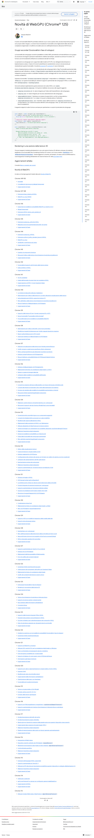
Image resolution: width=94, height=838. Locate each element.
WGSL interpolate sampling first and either (29, 539)
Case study (36, 1)
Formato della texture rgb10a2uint (27, 694)
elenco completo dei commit (28, 165)
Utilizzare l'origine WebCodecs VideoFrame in (37, 794)
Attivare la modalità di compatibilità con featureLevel (32, 434)
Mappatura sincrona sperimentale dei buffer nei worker (32, 224)
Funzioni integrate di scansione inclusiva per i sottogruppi (33, 485)
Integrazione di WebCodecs (25, 740)
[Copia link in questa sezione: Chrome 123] (24, 612)
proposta (42, 66)
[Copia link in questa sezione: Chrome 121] (24, 643)
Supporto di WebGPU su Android (26, 645)
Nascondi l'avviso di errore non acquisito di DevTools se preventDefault (37, 536)
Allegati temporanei (23, 209)
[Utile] (74, 20)
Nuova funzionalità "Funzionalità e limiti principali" (31, 316)
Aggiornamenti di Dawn (24, 187)
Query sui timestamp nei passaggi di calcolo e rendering (33, 651)
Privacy (8, 835)
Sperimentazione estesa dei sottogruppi (28, 462)
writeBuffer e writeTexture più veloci (27, 242)
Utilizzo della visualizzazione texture (27, 449)
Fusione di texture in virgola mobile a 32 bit (29, 452)
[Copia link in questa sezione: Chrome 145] (24, 219)
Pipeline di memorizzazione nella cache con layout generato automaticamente (38, 730)
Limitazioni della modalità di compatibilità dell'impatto (32, 375)
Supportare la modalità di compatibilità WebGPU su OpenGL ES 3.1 (35, 207)
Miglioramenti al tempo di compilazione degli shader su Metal (34, 506)
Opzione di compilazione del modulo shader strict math (32, 490)
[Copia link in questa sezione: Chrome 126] (24, 564)
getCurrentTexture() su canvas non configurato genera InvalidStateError (37, 781)
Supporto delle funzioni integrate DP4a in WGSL (30, 615)
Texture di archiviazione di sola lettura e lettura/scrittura (32, 597)
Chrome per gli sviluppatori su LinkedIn (72, 826)
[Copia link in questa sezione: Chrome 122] (24, 630)
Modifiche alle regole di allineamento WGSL (29, 420)
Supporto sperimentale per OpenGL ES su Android (31, 549)
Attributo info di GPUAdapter (25, 551)
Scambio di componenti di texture (27, 252)
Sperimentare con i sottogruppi (26, 531)
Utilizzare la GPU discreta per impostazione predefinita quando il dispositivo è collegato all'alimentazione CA (46, 766)
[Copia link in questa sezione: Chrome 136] (24, 364)
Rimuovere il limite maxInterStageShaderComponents (32, 393)
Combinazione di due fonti (25, 503)
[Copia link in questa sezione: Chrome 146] (24, 204)
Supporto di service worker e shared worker (29, 600)
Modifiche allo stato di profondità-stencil (29, 674)
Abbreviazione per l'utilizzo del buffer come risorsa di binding (34, 328)
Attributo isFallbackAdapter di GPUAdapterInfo (30, 367)
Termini (3, 835)
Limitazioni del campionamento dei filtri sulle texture (31, 459)
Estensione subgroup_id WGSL (26, 234)
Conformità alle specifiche (25, 748)
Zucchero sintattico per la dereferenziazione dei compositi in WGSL (36, 620)
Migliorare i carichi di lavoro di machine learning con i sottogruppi (35, 403)
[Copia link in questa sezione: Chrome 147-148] (27, 191)
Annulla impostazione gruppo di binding (28, 720)
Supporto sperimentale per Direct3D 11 (28, 763)
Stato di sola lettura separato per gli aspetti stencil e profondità (35, 623)
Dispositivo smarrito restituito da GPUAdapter (35, 743)
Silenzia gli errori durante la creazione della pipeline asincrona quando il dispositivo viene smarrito (44, 722)
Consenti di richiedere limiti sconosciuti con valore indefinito (34, 418)
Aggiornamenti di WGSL (24, 784)
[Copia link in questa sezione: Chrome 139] (24, 310)
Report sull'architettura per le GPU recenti (29, 334)
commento (50, 66)
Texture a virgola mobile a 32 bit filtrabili (28, 689)
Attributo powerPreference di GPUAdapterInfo (30, 354)
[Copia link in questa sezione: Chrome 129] (24, 515)
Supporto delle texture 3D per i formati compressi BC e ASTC (34, 313)
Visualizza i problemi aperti (8, 824)
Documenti (25, 1)
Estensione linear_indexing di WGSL (27, 194)
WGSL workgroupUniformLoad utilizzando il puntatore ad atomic (35, 352)
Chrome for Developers (20, 20)
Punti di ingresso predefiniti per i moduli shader (30, 653)
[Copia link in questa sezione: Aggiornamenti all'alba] (33, 161)
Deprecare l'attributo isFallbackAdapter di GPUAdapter (32, 336)
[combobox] (64, 1)
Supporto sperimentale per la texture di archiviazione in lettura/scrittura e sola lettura (40, 707)
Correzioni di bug (22, 605)
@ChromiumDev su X (68, 821)
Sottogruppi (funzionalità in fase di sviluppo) (29, 585)
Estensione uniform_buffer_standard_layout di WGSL (32, 237)
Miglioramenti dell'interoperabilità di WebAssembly (31, 554)
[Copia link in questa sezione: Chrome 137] (24, 343)
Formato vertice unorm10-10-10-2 (27, 692)
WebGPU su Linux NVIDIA (24, 197)
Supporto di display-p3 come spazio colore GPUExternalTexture (35, 656)
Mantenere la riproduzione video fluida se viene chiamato (40, 745)
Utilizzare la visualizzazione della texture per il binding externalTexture (36, 346)
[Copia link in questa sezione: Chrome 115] (24, 758)
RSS (64, 829)
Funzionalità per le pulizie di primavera (28, 682)
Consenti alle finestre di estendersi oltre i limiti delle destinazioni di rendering (38, 387)
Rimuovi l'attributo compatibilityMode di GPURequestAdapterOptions (36, 357)
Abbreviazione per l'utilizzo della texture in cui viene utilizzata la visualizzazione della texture (42, 295)
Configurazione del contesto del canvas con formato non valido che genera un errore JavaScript (44, 457)
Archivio (34, 826)
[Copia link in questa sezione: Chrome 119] (24, 686)
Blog (42, 1)
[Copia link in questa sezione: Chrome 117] (24, 714)
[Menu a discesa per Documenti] (30, 2)
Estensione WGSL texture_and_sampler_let (29, 212)
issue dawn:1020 (57, 156)
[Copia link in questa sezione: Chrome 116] (24, 737)
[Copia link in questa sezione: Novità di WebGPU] (31, 170)
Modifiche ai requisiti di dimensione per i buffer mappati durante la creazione (38, 331)
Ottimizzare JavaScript (24, 778)
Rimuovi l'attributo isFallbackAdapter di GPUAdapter (32, 303)
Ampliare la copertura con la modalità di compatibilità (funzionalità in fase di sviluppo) (40, 633)
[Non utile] (76, 20)
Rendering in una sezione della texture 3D (29, 587)
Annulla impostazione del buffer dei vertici (29, 717)
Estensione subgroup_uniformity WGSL (28, 222)
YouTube (65, 824)
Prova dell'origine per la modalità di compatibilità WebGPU (33, 318)
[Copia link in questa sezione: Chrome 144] (24, 232)
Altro (47, 1)
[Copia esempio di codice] (76, 112)
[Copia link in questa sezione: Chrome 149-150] (27, 179)
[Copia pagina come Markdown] (21, 29)
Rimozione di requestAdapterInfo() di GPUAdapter (31, 493)
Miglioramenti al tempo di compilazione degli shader (31, 572)
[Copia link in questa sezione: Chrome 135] (24, 382)
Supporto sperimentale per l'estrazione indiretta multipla (33, 488)
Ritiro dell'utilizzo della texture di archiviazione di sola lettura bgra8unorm (37, 301)
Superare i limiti (22, 671)
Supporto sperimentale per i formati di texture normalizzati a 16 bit (35, 467)
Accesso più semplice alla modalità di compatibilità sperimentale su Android (38, 390)
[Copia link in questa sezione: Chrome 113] (24, 791)
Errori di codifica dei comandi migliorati (28, 557)
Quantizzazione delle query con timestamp (29, 679)
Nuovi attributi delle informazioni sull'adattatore (30, 602)
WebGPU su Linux (22, 240)
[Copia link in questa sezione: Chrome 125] (24, 582)
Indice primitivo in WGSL (24, 268)
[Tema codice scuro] (74, 112)
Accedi (90, 1)
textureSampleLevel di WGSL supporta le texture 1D (32, 298)
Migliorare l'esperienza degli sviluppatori (28, 431)
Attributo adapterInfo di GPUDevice (27, 454)
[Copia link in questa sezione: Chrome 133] (24, 412)
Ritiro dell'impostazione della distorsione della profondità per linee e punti (37, 534)
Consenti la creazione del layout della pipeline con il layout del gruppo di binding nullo (40, 385)
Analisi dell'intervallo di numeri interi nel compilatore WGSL (33, 280)
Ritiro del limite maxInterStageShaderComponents (31, 439)
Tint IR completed (22, 277)
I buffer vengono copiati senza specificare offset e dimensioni (34, 349)
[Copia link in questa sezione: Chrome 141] (24, 275)
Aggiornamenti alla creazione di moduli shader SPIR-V (32, 725)
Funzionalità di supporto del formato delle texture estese (33, 265)
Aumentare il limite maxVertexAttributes (28, 636)
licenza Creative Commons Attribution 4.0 (63, 806)
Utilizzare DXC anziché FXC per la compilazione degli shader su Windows (37, 648)
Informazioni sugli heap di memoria (27, 659)
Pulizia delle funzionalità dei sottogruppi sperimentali (32, 436)
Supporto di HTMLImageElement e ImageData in (40, 704)
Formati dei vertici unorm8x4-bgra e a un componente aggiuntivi (35, 415)
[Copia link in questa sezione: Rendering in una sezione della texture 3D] (49, 146)
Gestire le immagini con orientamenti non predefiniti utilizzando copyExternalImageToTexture (42, 428)
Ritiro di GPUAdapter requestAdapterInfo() (29, 508)
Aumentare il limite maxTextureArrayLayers (29, 567)
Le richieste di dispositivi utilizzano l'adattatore (30, 293)
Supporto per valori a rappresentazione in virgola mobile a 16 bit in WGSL (37, 669)
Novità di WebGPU (46, 174)
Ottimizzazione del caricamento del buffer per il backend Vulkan (35, 569)
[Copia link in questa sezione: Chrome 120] (24, 666)
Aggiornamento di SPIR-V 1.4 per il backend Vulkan (31, 283)
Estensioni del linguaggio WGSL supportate (29, 761)
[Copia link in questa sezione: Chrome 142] (24, 262)
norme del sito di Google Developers (63, 808)
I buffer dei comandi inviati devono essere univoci (31, 575)
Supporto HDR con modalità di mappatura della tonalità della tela (35, 518)
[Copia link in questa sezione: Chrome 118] (24, 701)
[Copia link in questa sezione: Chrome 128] (24, 528)
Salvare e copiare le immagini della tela (28, 372)
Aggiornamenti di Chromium (39, 821)
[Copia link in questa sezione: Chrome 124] (24, 594)
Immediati (20, 181)
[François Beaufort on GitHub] (22, 37)
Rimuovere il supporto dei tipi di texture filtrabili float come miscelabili (36, 405)
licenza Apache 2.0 (35, 808)
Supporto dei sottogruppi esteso (26, 521)
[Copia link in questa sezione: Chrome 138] (24, 326)
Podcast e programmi (38, 829)
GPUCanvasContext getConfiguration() (28, 480)
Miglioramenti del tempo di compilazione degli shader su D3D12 (34, 369)
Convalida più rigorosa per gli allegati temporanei (31, 184)
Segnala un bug (5, 821)
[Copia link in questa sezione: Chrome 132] (24, 446)
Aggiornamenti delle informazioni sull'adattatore (30, 677)
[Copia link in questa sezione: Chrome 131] (24, 474)
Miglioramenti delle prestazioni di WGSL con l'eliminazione (33, 423)
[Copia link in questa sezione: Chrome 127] (24, 546)
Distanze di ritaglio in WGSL (25, 477)
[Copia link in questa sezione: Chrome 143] (24, 249)
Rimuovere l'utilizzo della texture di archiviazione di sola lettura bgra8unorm (38, 255)
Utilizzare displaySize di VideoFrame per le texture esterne (33, 426)
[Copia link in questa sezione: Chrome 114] (24, 776)
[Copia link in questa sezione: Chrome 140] (24, 290)
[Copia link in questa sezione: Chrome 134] (24, 400)
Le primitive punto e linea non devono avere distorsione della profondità (37, 483)
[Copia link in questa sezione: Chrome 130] (24, 500)
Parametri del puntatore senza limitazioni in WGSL (31, 618)
